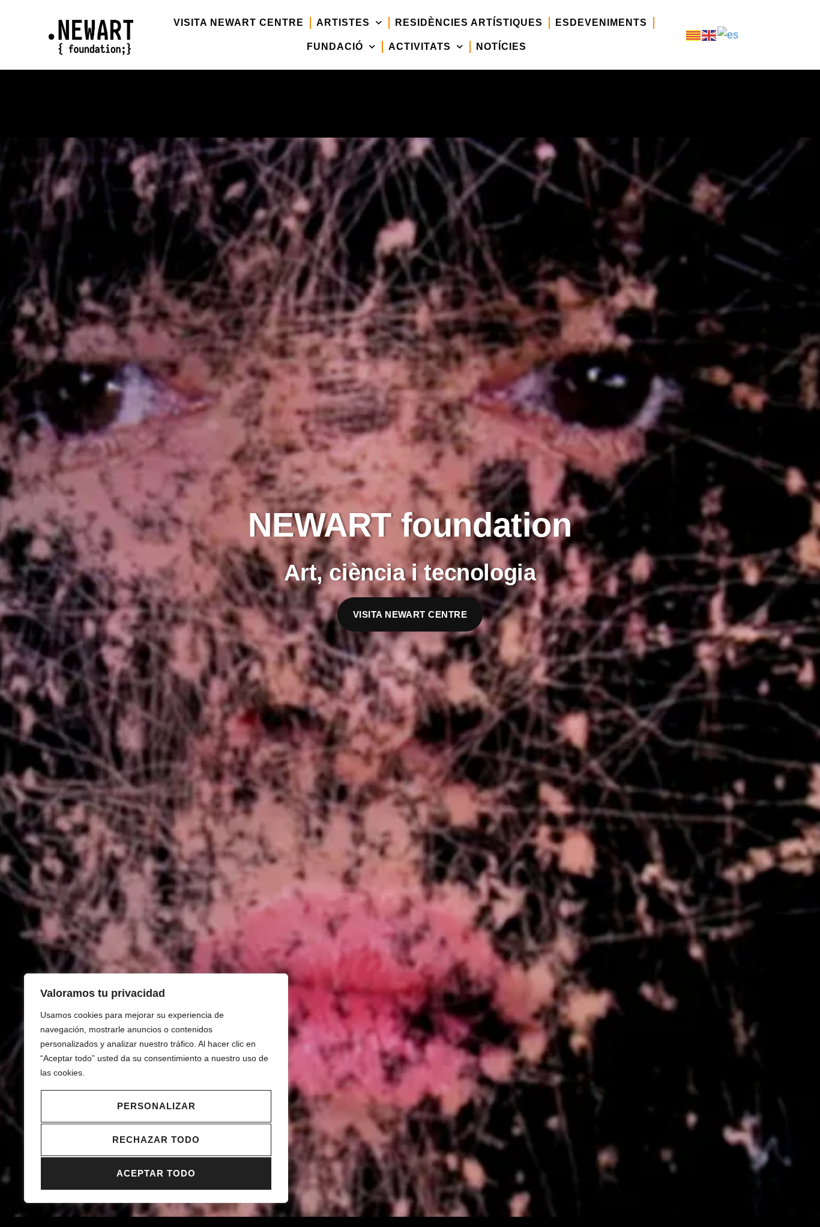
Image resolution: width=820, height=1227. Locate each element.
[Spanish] (728, 35)
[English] (709, 35)
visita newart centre (410, 614)
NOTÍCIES (501, 46)
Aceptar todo (156, 1173)
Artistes (343, 22)
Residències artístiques (469, 22)
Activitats (419, 46)
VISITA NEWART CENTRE (238, 22)
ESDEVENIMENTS (601, 22)
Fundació (335, 46)
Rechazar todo (156, 1139)
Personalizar (156, 1106)
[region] (156, 1088)
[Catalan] (694, 35)
